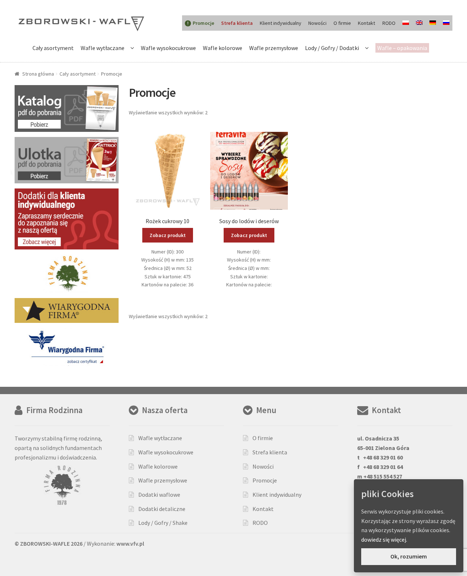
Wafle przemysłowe (273, 48)
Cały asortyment (53, 48)
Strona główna (38, 73)
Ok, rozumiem (408, 556)
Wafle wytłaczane (102, 48)
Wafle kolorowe (222, 48)
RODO (388, 23)
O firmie (342, 23)
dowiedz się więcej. (384, 539)
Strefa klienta (269, 452)
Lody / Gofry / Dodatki (332, 48)
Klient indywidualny (280, 23)
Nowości (317, 23)
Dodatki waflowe (159, 494)
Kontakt (366, 23)
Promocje (264, 480)
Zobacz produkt (168, 235)
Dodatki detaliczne (161, 508)
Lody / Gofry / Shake (163, 522)
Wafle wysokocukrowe (168, 48)
